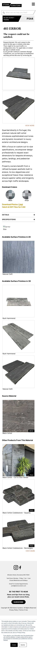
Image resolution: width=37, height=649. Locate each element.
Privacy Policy (13, 610)
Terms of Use (23, 610)
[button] (33, 4)
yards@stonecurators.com (18, 586)
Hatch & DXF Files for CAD (13, 207)
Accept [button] (14, 645)
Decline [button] (23, 645)
